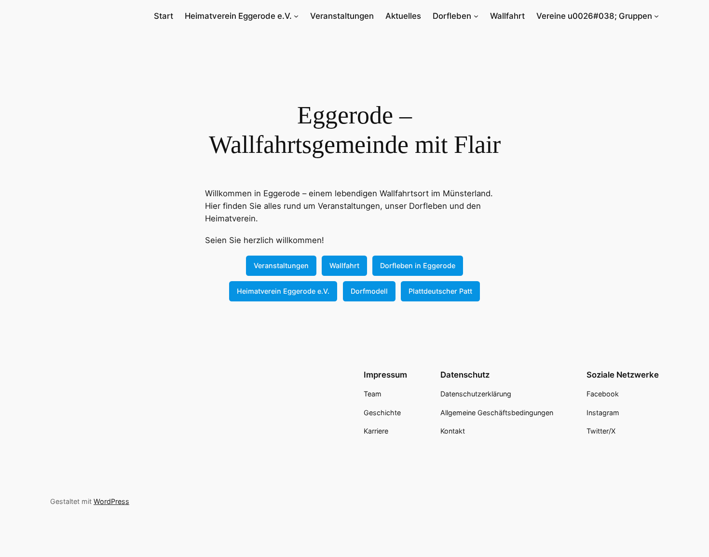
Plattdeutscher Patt (440, 291)
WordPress (111, 501)
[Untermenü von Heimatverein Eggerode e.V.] (296, 16)
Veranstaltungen (281, 265)
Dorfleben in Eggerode (417, 265)
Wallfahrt (344, 265)
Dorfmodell (369, 291)
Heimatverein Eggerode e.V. (283, 291)
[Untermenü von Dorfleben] (476, 16)
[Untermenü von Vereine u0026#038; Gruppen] (656, 16)
